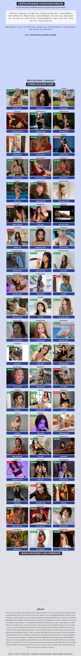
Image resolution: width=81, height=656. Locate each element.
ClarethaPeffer (63, 460)
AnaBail (63, 88)
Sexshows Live (18, 18)
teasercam (17, 363)
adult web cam (64, 433)
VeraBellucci (40, 529)
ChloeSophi (17, 483)
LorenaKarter (64, 320)
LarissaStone (17, 158)
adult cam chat (17, 526)
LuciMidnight (63, 529)
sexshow (17, 433)
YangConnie (41, 181)
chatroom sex (17, 155)
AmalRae (17, 181)
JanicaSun (17, 111)
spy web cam (40, 410)
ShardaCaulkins (64, 251)
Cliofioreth (17, 460)
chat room (17, 201)
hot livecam (40, 340)
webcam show (40, 201)
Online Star (13, 13)
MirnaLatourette (17, 251)
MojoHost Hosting (46, 654)
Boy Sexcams (34, 29)
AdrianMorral (40, 320)
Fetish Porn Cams (29, 27)
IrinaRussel (40, 506)
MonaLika (64, 297)
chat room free (17, 317)
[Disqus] (40, 581)
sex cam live (40, 549)
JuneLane (17, 135)
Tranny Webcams (69, 27)
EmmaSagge (17, 297)
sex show (64, 387)
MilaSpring (63, 274)
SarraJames (17, 344)
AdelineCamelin (64, 181)
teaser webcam (17, 224)
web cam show (17, 178)
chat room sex (40, 271)
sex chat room (64, 224)
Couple (19, 27)
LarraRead (40, 135)
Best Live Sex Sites (61, 18)
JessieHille (40, 460)
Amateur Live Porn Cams (49, 13)
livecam (63, 503)
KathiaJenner (40, 88)
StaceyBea (17, 228)
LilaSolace (64, 204)
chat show (40, 433)
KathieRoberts (63, 436)
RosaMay (64, 367)
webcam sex (40, 108)
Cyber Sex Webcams (45, 18)
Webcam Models (58, 654)
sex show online (63, 317)
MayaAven (63, 390)
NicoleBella (40, 436)
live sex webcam (40, 178)
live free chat (17, 108)
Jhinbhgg (40, 413)
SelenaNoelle (17, 320)
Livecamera (23, 13)
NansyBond (17, 529)
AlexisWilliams (40, 158)
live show (17, 503)
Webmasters (69, 654)
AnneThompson (40, 111)
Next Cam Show (34, 80)
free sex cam (63, 131)
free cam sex (40, 526)
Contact (17, 654)
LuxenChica (17, 506)
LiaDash (63, 135)
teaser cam (17, 247)
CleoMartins (40, 204)
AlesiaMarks (17, 274)
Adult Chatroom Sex (15, 16)
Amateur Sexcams (45, 21)
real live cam (64, 155)
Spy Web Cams (33, 13)
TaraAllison (40, 367)
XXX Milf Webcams (55, 27)
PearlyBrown (17, 367)
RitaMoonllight (40, 483)
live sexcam (64, 108)
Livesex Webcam (65, 13)
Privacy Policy (25, 654)
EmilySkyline (40, 228)
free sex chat (63, 480)
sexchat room (40, 131)
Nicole (64, 483)
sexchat (63, 294)
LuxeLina (17, 204)
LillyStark (64, 506)
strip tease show (63, 201)
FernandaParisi (64, 344)
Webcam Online (29, 16)
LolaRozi (17, 413)
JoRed (17, 88)
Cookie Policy (35, 654)
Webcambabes (10, 27)
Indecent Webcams (43, 16)
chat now (40, 224)
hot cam (40, 317)
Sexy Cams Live (57, 16)
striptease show (17, 131)
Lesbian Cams (42, 27)
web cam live (63, 178)
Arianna (40, 390)
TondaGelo (17, 390)
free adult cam (40, 503)
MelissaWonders (40, 251)
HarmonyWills (40, 274)
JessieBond (17, 436)
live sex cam (17, 340)
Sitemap (11, 654)
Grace (40, 344)
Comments (48, 80)
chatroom (17, 410)
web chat (64, 271)
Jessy (63, 413)
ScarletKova (64, 158)
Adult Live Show (30, 18)
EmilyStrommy (63, 111)
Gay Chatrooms (46, 29)
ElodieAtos (63, 228)
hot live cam (40, 155)
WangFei (40, 297)
